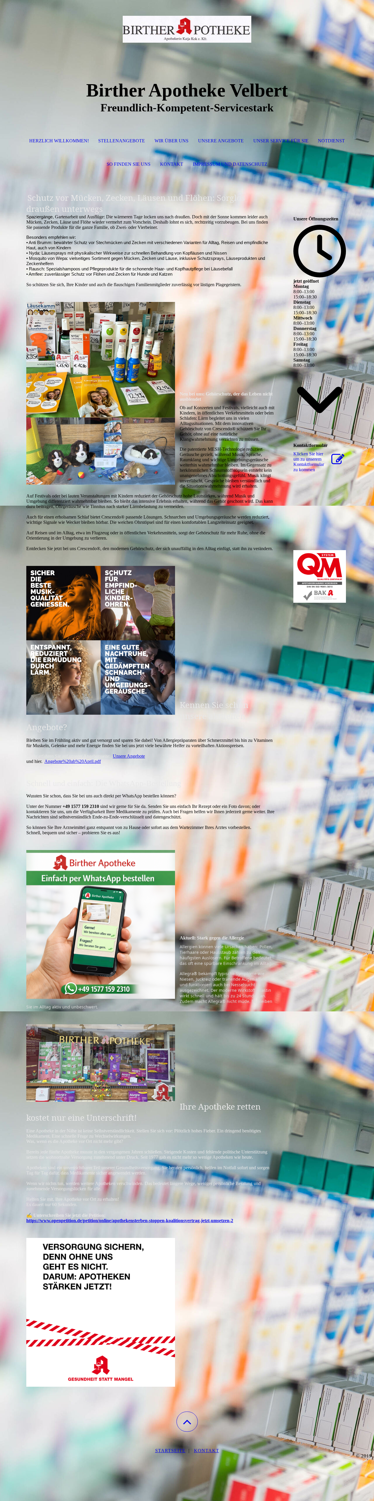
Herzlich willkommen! (59, 140)
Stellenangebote (121, 140)
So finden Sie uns (128, 164)
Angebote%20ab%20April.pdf (72, 761)
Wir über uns (171, 140)
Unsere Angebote (221, 140)
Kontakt (171, 164)
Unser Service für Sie (281, 140)
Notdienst (331, 140)
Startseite (170, 1450)
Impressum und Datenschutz (230, 164)
